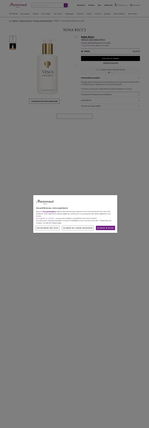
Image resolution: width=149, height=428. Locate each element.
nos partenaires (49, 212)
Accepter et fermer (105, 228)
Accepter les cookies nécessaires (78, 228)
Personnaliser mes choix (47, 228)
